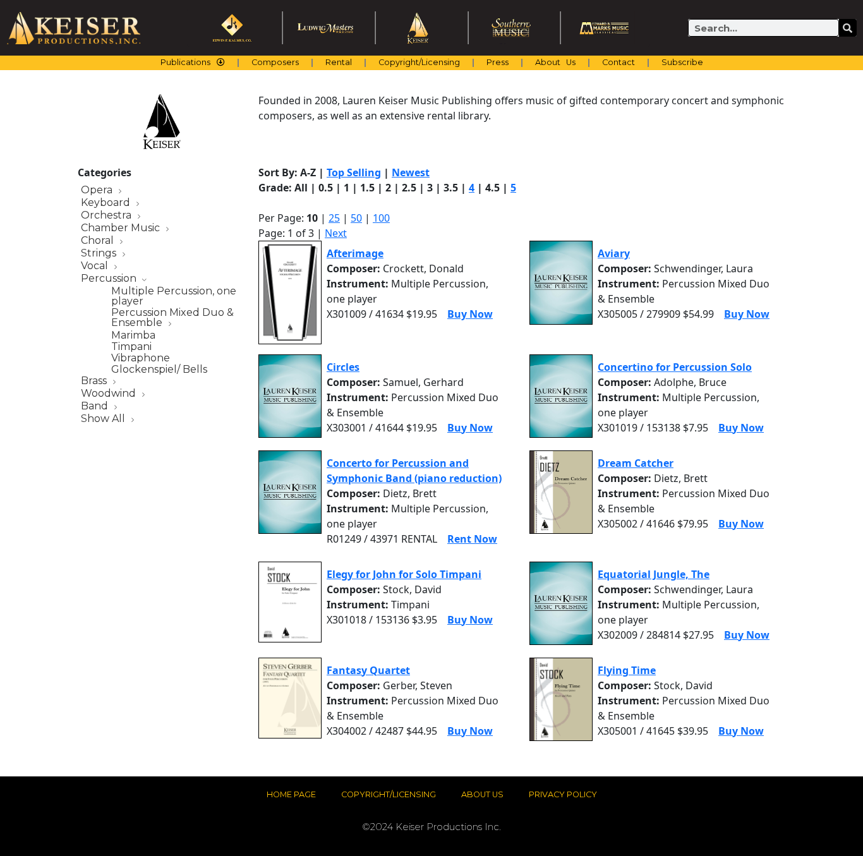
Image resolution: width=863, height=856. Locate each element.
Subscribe (682, 62)
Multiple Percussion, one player (173, 296)
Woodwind (109, 394)
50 (356, 218)
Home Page (291, 794)
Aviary (614, 253)
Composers (275, 62)
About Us (555, 62)
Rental (338, 62)
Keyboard (107, 203)
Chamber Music (121, 228)
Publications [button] (185, 62)
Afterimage (355, 253)
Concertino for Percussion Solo (675, 367)
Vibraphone (140, 358)
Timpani (131, 347)
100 (381, 218)
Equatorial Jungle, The (653, 574)
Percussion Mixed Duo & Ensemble (172, 318)
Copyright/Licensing (419, 62)
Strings (100, 253)
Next (336, 233)
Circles (343, 367)
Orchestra (107, 215)
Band (96, 406)
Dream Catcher (635, 463)
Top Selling (354, 172)
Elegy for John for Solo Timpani (404, 574)
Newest (411, 172)
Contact (618, 62)
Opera (98, 190)
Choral (98, 241)
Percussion (110, 279)
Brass (95, 381)
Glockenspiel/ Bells (159, 370)
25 (334, 218)
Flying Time (627, 670)
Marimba (133, 335)
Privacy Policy (563, 794)
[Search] (848, 28)
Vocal (96, 266)
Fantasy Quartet (368, 670)
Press (497, 62)
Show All (104, 419)
